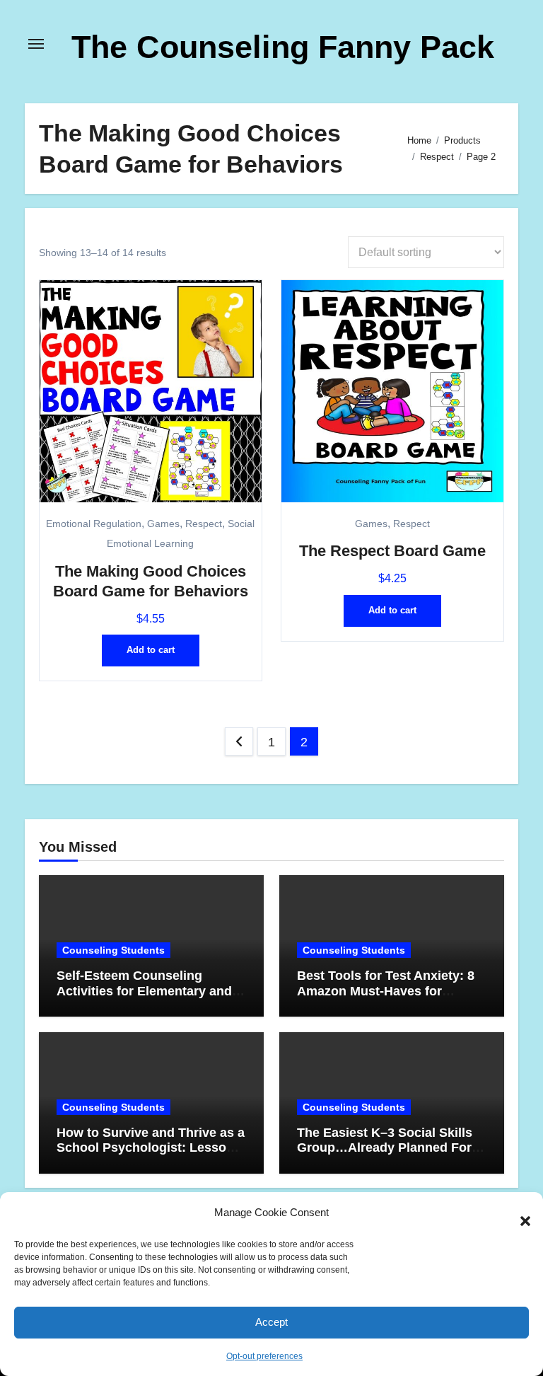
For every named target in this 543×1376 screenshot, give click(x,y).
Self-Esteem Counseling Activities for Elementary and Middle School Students (144, 991)
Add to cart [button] (151, 649)
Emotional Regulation (93, 524)
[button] (518, 1213)
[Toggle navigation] (36, 43)
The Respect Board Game (392, 551)
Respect (203, 524)
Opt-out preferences (264, 1356)
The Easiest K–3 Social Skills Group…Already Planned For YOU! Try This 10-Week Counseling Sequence (384, 1156)
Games (163, 524)
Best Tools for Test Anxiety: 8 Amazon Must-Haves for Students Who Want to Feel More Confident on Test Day (385, 999)
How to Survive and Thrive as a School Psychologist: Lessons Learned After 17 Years (151, 1148)
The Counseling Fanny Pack (282, 47)
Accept (271, 1322)
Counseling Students (113, 950)
